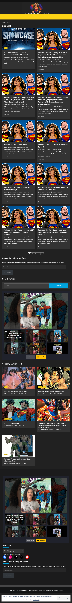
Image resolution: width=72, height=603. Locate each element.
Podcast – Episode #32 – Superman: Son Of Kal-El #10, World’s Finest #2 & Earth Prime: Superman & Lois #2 (19, 100)
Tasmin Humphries (9, 393)
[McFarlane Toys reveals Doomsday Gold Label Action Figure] (18, 446)
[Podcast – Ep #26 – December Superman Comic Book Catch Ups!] (53, 174)
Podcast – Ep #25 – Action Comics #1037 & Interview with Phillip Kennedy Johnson (19, 232)
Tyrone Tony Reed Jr (44, 393)
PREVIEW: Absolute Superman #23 (15, 391)
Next (42, 254)
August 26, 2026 (55, 393)
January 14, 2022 (57, 192)
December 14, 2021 (22, 237)
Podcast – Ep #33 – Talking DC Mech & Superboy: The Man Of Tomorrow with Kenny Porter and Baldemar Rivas (52, 55)
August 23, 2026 (54, 429)
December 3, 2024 (22, 57)
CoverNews (50, 590)
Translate (18, 554)
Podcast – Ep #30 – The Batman (15, 145)
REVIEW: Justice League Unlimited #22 (51, 391)
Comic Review (42, 386)
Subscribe (7, 272)
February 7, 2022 (22, 192)
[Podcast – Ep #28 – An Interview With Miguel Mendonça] (18, 174)
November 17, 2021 (57, 237)
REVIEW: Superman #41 (11, 423)
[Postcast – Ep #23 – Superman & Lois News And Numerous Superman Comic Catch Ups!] (53, 217)
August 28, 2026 (19, 393)
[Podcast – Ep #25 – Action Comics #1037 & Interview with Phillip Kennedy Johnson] (18, 217)
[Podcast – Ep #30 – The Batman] (18, 131)
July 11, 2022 (56, 59)
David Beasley (8, 425)
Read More (6, 67)
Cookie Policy (36, 600)
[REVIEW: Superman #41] (18, 410)
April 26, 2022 (21, 104)
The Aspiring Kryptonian (10, 57)
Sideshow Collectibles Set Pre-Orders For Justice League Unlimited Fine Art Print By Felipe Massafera (52, 425)
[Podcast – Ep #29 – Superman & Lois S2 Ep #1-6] (53, 131)
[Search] (67, 16)
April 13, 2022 (56, 106)
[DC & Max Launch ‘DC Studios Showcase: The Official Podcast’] (18, 39)
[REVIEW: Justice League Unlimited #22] (53, 378)
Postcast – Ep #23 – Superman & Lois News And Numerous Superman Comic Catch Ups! (52, 232)
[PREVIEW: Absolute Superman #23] (18, 378)
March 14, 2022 (21, 147)
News (5, 47)
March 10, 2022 (56, 149)
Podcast (41, 47)
